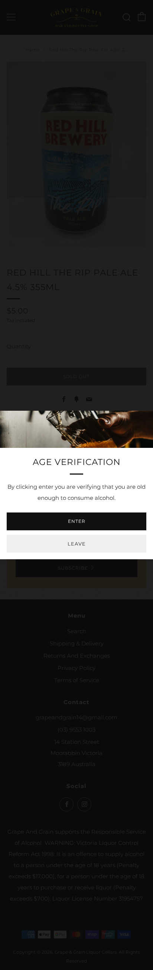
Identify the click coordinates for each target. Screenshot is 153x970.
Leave (77, 544)
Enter (76, 521)
